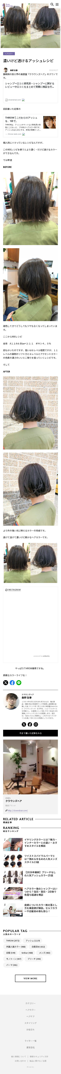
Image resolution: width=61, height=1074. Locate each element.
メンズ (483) (44, 952)
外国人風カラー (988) (15, 946)
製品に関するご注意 (38, 1060)
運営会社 (30, 1047)
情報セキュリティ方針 (39, 1056)
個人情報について (18, 1056)
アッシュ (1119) (33, 940)
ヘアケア (30, 1016)
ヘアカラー (30, 1009)
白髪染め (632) (38, 946)
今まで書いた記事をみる (30, 733)
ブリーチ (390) (34, 958)
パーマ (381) (11, 964)
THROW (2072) (12, 940)
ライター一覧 (31, 1040)
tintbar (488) (27, 952)
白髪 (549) (10, 952)
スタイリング (30, 1022)
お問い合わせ (20, 1060)
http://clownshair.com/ (18, 810)
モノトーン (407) (13, 958)
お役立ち (30, 1029)
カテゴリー (30, 1003)
